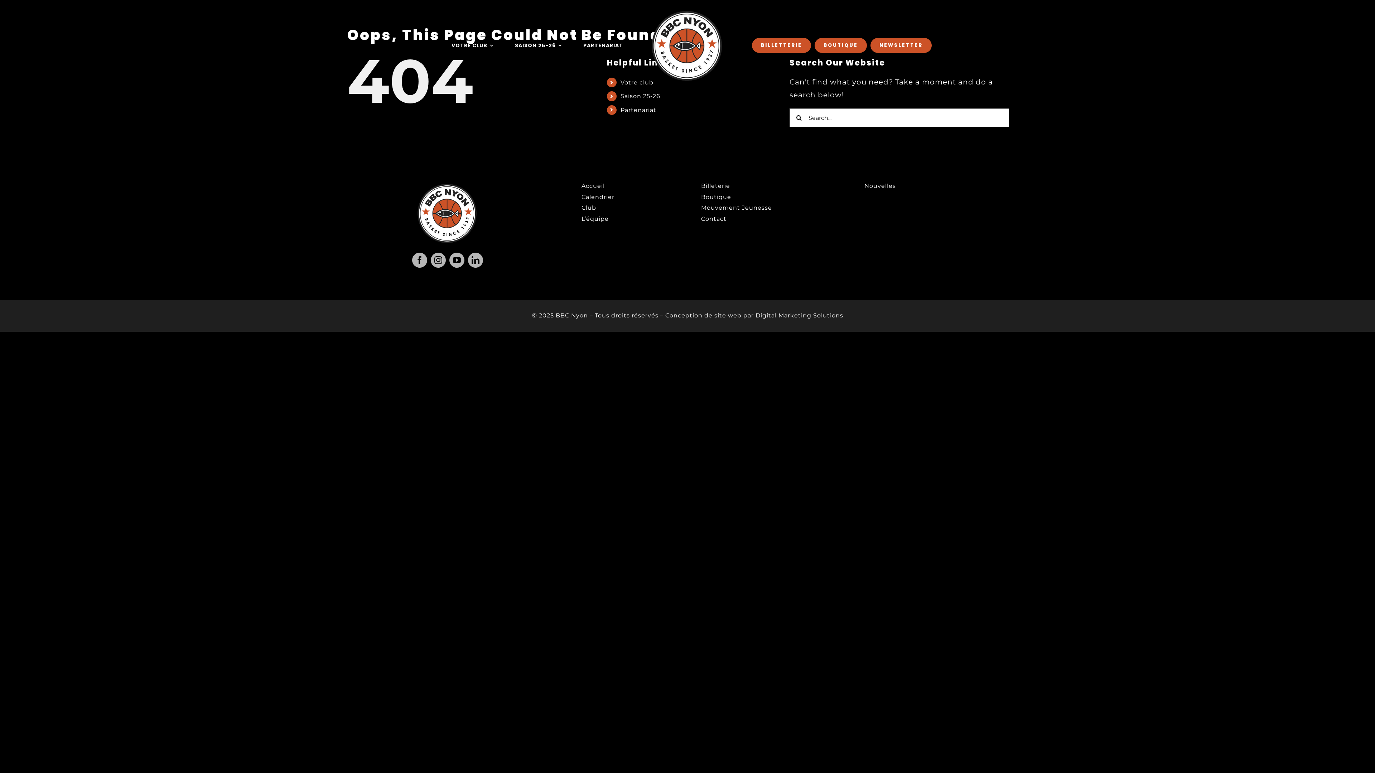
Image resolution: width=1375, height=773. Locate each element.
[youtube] (456, 260)
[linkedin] (475, 260)
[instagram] (438, 260)
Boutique (716, 197)
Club (589, 207)
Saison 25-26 (640, 96)
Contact (714, 218)
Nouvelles (880, 186)
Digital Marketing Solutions (799, 315)
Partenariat (638, 110)
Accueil (593, 186)
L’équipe (595, 218)
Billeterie (715, 186)
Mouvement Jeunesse (736, 207)
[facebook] (419, 260)
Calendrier (598, 197)
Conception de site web (703, 315)
